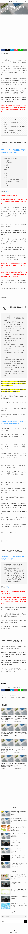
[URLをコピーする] (25, 50)
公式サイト (8, 191)
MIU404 (4, 11)
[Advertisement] (14, 32)
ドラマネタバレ (14, 1)
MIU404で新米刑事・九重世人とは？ (13, 130)
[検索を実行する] (25, 921)
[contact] (15, 930)
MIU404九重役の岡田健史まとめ (12, 133)
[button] (3, 50)
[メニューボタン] (1, 1)
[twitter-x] (13, 930)
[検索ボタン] (26, 1)
